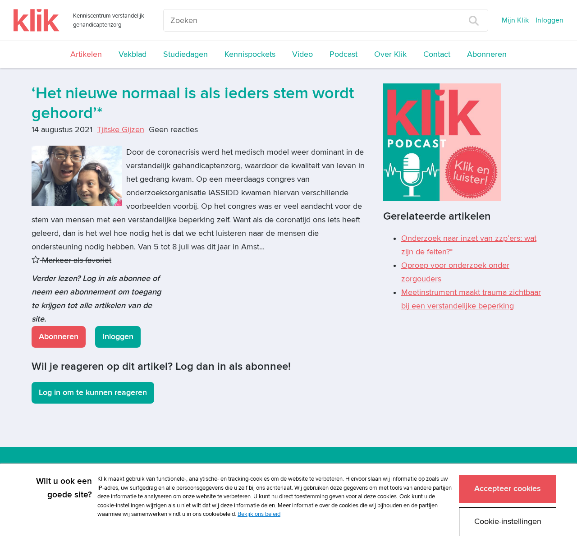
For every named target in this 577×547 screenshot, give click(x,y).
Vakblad (133, 54)
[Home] (37, 20)
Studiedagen (185, 54)
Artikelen (86, 54)
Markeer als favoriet (75, 260)
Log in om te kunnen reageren (93, 392)
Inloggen (549, 20)
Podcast (343, 54)
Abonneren (487, 54)
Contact (436, 54)
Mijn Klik (515, 20)
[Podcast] (442, 142)
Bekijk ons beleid (259, 514)
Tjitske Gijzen (120, 129)
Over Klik (390, 54)
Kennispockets (249, 54)
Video (302, 54)
